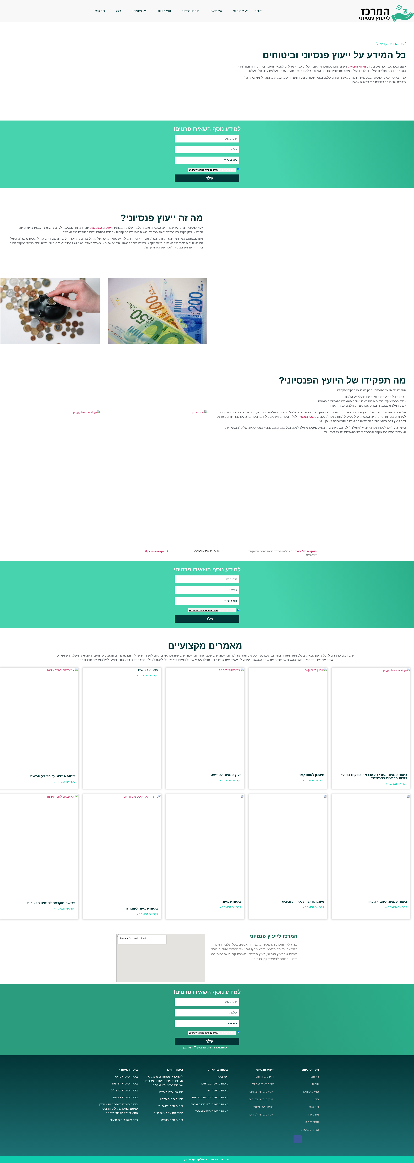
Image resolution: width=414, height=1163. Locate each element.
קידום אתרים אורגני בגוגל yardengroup (207, 1159)
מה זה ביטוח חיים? (171, 1099)
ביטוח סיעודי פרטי (126, 1076)
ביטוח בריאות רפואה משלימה (210, 1097)
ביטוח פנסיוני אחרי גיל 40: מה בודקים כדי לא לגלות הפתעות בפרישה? (373, 776)
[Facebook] (298, 1139)
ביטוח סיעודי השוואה (125, 1083)
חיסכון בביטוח (190, 11)
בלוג (118, 11)
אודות (258, 11)
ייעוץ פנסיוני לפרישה (226, 775)
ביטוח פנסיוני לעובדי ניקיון (387, 901)
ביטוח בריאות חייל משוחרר (211, 1111)
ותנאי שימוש (195, 169)
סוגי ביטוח (164, 11)
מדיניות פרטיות (210, 169)
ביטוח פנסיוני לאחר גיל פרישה (52, 776)
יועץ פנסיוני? (139, 11)
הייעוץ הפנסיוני (357, 66)
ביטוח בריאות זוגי (217, 1090)
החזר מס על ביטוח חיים (168, 1113)
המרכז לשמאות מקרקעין (207, 550)
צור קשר (100, 11)
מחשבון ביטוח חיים (171, 1092)
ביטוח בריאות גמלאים (214, 1083)
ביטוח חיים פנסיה (172, 1120)
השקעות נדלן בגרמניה (304, 551)
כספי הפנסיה (307, 416)
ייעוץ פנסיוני (240, 11)
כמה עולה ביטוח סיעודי (123, 1120)
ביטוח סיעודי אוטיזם (125, 1097)
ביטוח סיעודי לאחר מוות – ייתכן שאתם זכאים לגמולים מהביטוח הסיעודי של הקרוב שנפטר (118, 1109)
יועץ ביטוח (221, 1076)
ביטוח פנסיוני (231, 901)
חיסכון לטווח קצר (311, 775)
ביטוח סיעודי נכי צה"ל (124, 1090)
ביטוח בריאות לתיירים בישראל (209, 1104)
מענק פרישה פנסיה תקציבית (303, 901)
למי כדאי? (216, 11)
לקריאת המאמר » (396, 783)
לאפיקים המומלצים (101, 227)
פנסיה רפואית (148, 670)
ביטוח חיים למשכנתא (170, 1106)
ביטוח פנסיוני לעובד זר (141, 908)
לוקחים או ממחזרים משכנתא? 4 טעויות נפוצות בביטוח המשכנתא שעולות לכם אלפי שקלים (163, 1081)
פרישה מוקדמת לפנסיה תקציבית (51, 903)
